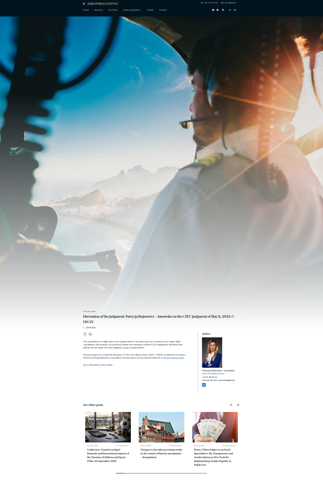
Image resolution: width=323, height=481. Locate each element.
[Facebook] (213, 10)
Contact (163, 10)
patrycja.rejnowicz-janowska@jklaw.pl (218, 380)
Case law (86, 311)
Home (86, 10)
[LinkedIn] (204, 385)
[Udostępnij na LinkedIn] (90, 334)
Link (84, 365)
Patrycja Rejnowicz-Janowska (218, 370)
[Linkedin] (218, 10)
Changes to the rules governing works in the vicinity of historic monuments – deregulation (161, 453)
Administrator (123, 446)
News (93, 311)
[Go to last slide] (231, 405)
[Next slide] (238, 405)
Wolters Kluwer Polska (174, 357)
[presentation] (108, 427)
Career (150, 10)
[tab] (120, 473)
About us (98, 10)
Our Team (112, 10)
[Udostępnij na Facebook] (85, 334)
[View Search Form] (223, 10)
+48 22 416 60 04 (209, 377)
